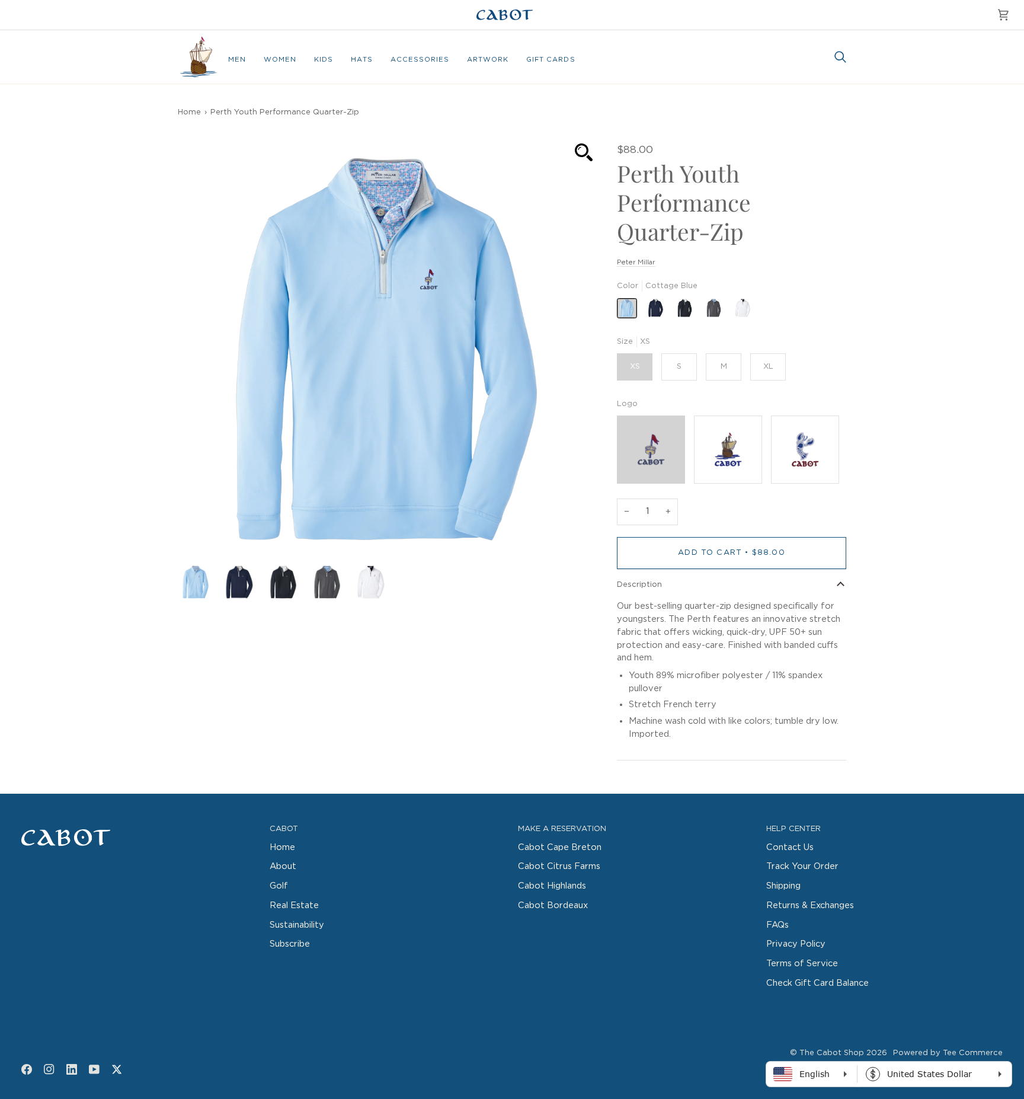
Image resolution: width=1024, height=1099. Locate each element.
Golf (279, 885)
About (283, 866)
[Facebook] (26, 1069)
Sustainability (297, 925)
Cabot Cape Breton (559, 847)
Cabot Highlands (552, 885)
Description (639, 585)
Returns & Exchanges (810, 905)
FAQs (777, 925)
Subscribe (290, 944)
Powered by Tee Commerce (948, 1053)
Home (189, 112)
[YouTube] (94, 1069)
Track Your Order (802, 866)
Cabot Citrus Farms (559, 866)
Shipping (783, 885)
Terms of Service (802, 963)
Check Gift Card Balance (817, 983)
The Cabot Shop (831, 1053)
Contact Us (790, 847)
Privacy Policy (795, 944)
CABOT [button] (284, 829)
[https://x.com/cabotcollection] (116, 1069)
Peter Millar (636, 262)
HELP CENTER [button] (793, 829)
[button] (237, 60)
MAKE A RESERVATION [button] (562, 829)
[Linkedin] (71, 1069)
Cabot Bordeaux (553, 905)
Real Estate (294, 905)
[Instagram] (49, 1069)
